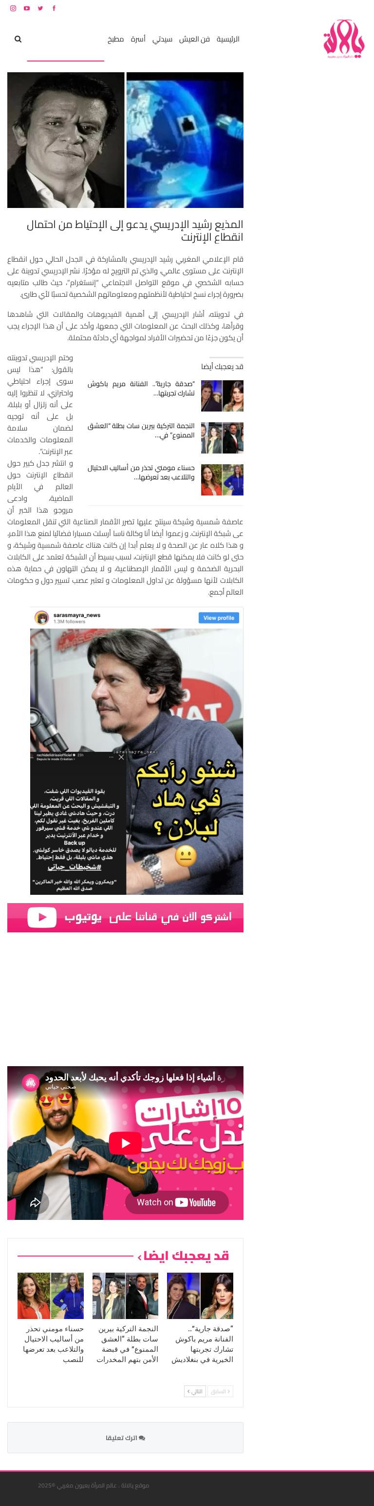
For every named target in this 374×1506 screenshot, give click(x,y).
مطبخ (116, 39)
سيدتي (162, 39)
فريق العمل (332, 8)
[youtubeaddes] (125, 917)
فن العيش (194, 39)
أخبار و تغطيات (50, 39)
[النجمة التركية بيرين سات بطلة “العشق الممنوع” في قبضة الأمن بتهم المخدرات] (222, 438)
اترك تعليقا (122, 1438)
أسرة (138, 39)
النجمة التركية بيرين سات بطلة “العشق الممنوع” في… (141, 430)
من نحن (359, 8)
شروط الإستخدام (273, 8)
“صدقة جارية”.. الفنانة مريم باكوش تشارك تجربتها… (141, 388)
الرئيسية (228, 39)
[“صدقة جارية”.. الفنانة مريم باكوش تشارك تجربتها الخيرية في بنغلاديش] (222, 396)
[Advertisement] (294, 218)
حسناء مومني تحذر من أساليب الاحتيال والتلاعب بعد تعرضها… (141, 472)
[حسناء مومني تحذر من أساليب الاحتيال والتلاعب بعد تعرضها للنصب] (222, 479)
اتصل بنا (305, 8)
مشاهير (89, 39)
